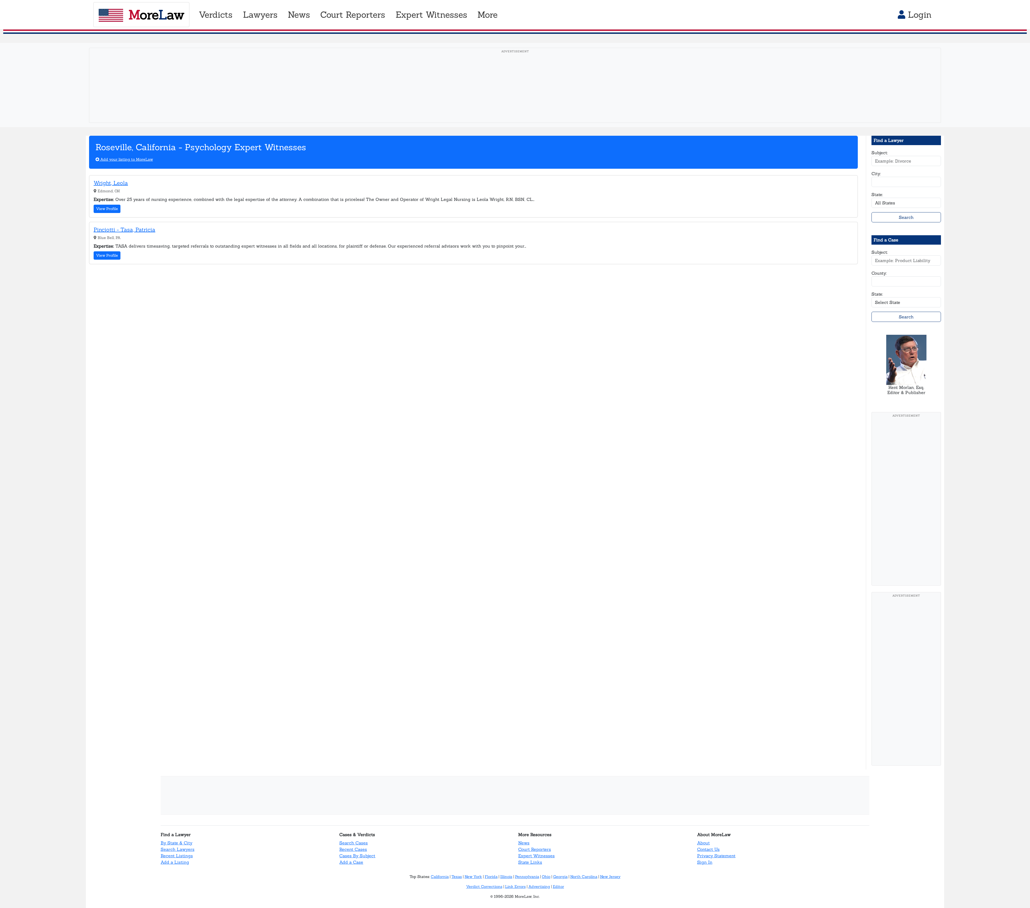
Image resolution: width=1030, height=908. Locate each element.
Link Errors (515, 886)
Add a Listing (175, 862)
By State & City (176, 842)
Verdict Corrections (484, 886)
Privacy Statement (716, 855)
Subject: (879, 152)
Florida (491, 876)
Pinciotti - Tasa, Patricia (124, 229)
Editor (558, 886)
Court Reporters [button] (352, 14)
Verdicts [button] (216, 14)
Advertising (539, 886)
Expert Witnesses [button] (431, 14)
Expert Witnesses (536, 855)
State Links (530, 862)
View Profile (107, 208)
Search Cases (353, 842)
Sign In (704, 862)
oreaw (156, 14)
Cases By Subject (357, 855)
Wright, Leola (111, 182)
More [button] (487, 14)
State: (877, 194)
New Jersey (610, 876)
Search (906, 217)
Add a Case (351, 862)
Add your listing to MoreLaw (126, 159)
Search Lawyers (177, 849)
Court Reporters (534, 849)
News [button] (299, 14)
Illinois (506, 876)
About (703, 842)
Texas (456, 876)
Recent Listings (177, 855)
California (440, 876)
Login (918, 14)
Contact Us (708, 849)
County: (879, 273)
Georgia (560, 876)
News (523, 842)
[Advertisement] (515, 93)
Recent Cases (353, 849)
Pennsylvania (527, 876)
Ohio (546, 876)
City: (876, 173)
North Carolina (583, 876)
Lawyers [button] (260, 14)
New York (473, 876)
